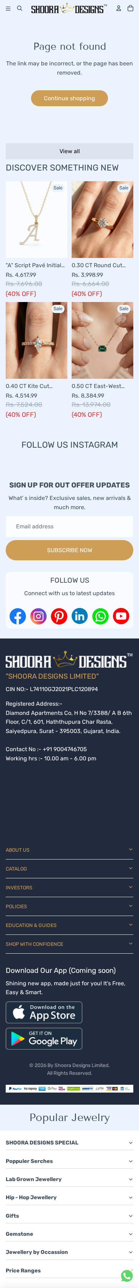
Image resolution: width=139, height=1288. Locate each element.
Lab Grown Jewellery (34, 1179)
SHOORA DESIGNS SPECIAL (42, 1142)
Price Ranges (23, 1270)
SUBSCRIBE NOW (69, 550)
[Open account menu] (119, 8)
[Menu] (7, 8)
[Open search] (20, 8)
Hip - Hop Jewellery (31, 1197)
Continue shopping (69, 98)
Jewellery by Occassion (37, 1252)
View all (70, 151)
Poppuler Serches (29, 1161)
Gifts (12, 1216)
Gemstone (19, 1234)
